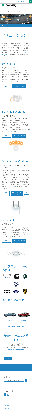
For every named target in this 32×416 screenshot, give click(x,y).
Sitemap (6, 403)
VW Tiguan (21, 320)
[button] (8, 326)
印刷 (8, 358)
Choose (26, 380)
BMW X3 (8, 320)
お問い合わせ (6, 405)
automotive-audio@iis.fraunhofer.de (16, 349)
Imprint (5, 406)
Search (27, 1)
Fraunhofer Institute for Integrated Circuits (11, 11)
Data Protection (8, 408)
